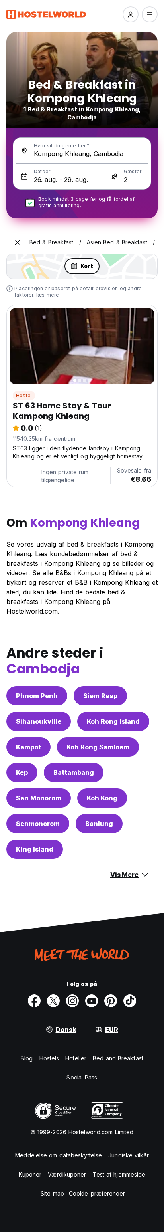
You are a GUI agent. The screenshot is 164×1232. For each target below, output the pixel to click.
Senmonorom (38, 824)
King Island (34, 849)
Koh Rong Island (113, 721)
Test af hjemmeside (119, 1174)
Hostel (24, 395)
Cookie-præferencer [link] (97, 1193)
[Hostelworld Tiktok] (129, 1000)
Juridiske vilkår (128, 1155)
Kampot (28, 747)
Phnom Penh (37, 696)
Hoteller (75, 1058)
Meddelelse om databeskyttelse (58, 1155)
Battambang (73, 772)
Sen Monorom (38, 798)
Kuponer (30, 1174)
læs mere (47, 295)
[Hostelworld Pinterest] (110, 1000)
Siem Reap (100, 696)
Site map (52, 1193)
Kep (22, 772)
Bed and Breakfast (118, 1058)
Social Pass (81, 1077)
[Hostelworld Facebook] (34, 1000)
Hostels (49, 1058)
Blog (27, 1058)
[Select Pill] (131, 14)
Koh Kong (102, 798)
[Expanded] (17, 242)
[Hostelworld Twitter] (53, 1000)
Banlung (99, 824)
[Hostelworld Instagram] (72, 1000)
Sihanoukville (38, 721)
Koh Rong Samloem (97, 747)
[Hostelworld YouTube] (91, 1000)
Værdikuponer (67, 1174)
